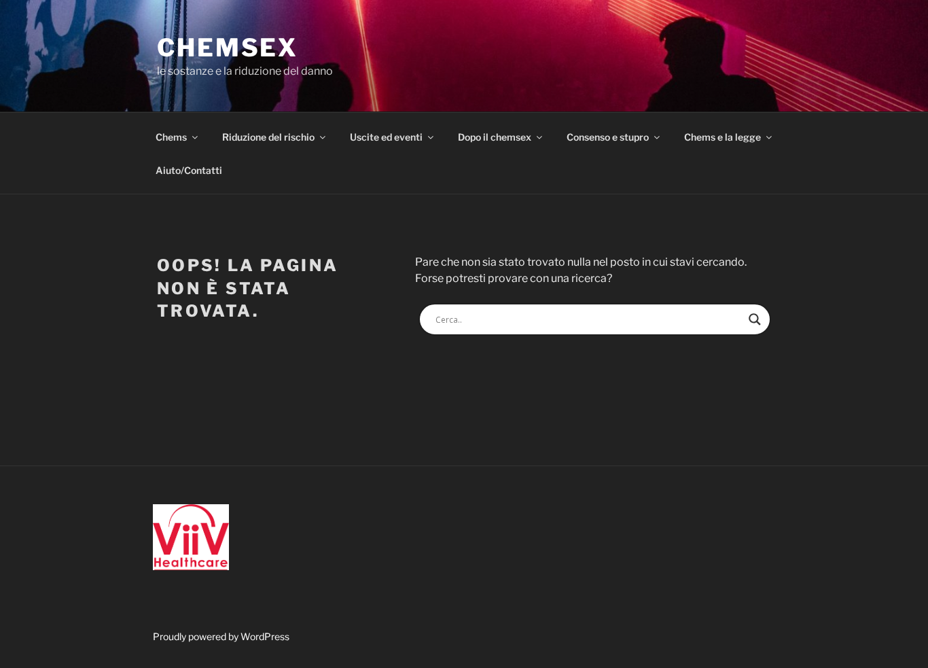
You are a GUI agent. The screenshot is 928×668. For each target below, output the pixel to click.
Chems (171, 137)
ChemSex (227, 48)
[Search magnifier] (754, 319)
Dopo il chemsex (494, 137)
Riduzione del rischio (268, 137)
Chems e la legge (722, 137)
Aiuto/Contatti (189, 170)
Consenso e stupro (608, 137)
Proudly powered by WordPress (221, 636)
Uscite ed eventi (386, 137)
